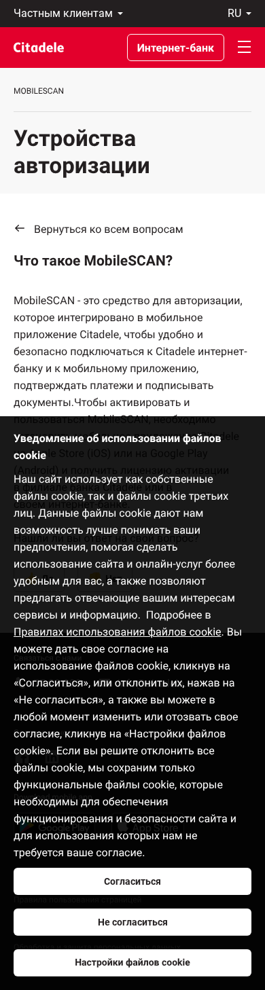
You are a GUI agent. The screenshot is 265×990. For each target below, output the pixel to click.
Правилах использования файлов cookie (118, 631)
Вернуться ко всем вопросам (108, 229)
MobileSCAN (39, 91)
